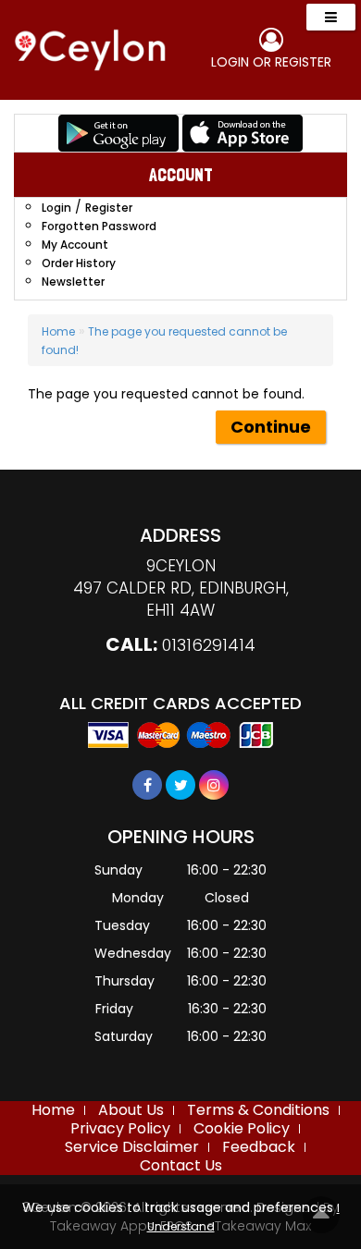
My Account (75, 244)
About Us (131, 1109)
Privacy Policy (120, 1128)
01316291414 (208, 644)
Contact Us (181, 1165)
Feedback (258, 1146)
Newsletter (73, 281)
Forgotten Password (99, 226)
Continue (270, 426)
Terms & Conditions (258, 1109)
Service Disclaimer (132, 1146)
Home (58, 331)
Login (230, 62)
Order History (79, 263)
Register (303, 62)
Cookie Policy (241, 1128)
